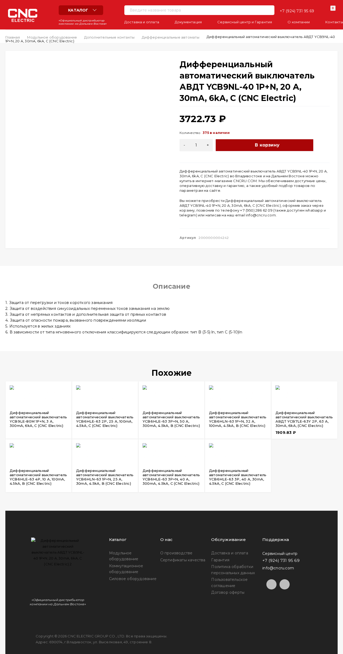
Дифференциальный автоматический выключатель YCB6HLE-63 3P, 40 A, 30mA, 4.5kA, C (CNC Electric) (237, 477)
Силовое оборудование (132, 578)
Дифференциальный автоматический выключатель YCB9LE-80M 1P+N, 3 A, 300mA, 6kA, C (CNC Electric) (38, 419)
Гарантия (220, 560)
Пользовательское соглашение (229, 582)
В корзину (267, 145)
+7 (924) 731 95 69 (297, 11)
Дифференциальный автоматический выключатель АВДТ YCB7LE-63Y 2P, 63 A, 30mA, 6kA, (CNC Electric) (304, 419)
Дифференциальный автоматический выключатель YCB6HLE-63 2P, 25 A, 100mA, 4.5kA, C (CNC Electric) (104, 419)
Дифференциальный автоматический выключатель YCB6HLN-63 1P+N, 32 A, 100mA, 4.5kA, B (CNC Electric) (237, 419)
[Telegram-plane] (271, 584)
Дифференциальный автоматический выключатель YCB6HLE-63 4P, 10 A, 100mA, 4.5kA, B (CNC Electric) (38, 477)
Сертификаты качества (183, 560)
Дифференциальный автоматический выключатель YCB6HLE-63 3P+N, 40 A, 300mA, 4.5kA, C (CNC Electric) (171, 477)
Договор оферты (227, 592)
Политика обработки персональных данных (233, 569)
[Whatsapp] (284, 584)
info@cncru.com (261, 215)
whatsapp (314, 210)
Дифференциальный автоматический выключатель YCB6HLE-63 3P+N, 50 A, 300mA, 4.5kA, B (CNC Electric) (171, 419)
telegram (188, 215)
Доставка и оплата (229, 553)
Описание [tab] (171, 286)
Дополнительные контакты (109, 37)
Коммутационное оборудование (126, 568)
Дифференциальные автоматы (171, 37)
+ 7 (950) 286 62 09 (256, 210)
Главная (12, 37)
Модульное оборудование (52, 37)
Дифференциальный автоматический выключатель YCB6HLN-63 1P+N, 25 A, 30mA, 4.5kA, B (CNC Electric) (104, 477)
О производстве (176, 553)
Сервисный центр (279, 553)
